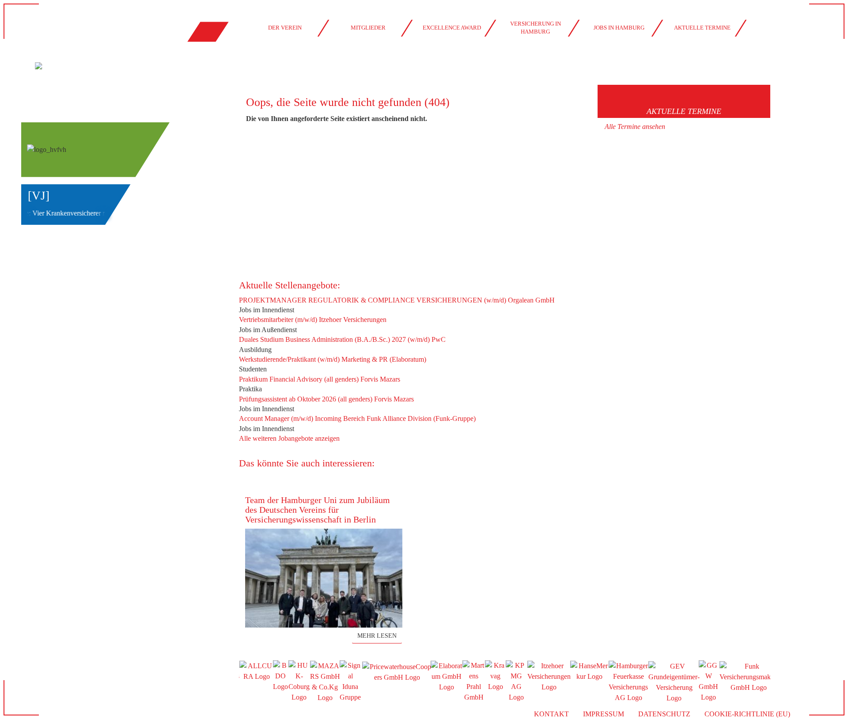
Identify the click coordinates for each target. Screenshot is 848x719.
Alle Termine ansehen (635, 126)
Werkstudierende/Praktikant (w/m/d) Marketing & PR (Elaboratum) (332, 359)
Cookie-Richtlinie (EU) (747, 714)
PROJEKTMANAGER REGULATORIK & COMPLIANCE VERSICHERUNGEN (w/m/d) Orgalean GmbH (397, 300)
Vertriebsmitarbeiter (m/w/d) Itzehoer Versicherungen (312, 319)
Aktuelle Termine (702, 28)
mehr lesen (377, 635)
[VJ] (38, 195)
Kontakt (551, 714)
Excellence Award (452, 28)
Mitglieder (368, 28)
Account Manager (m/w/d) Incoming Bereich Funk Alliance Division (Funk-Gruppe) (357, 418)
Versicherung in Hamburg (535, 28)
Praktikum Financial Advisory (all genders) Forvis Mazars (319, 379)
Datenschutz (664, 714)
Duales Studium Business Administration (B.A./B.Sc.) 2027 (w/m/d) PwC (342, 339)
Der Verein (285, 28)
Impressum (603, 714)
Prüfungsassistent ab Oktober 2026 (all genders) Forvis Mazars (326, 399)
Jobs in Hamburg (619, 28)
